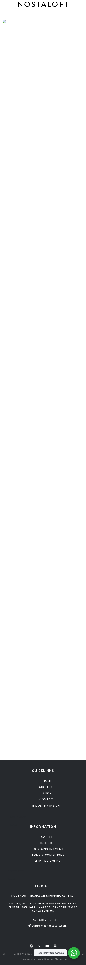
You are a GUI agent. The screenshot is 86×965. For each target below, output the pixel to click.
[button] (43, 10)
